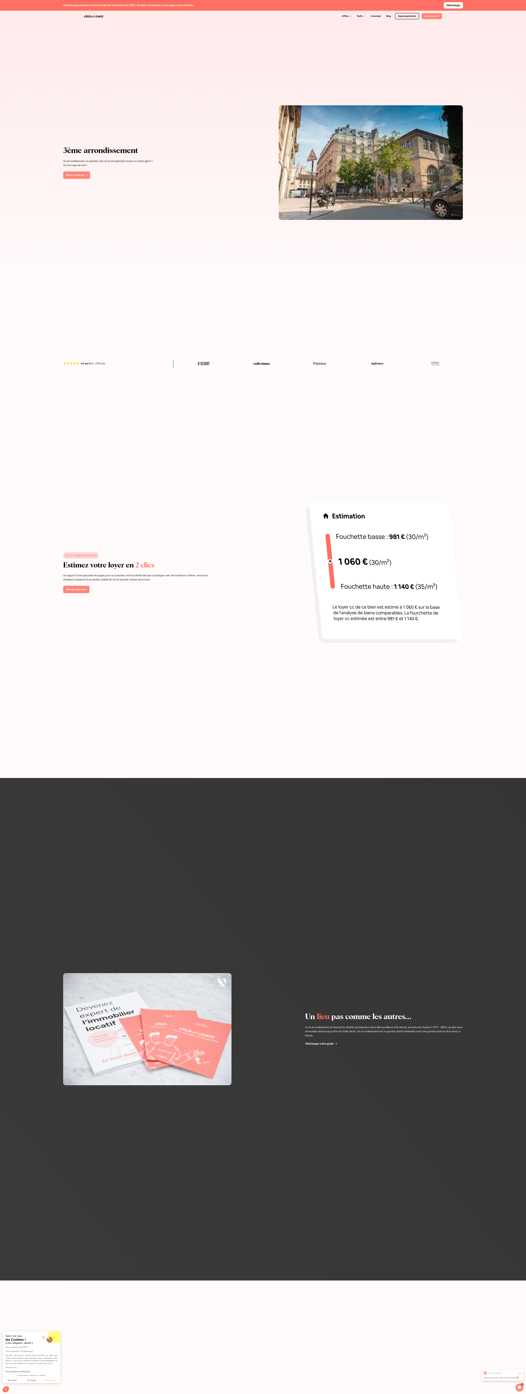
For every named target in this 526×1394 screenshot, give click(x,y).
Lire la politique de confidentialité (17, 1371)
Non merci (12, 1380)
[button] (346, 16)
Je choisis (31, 1380)
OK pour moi (51, 1380)
